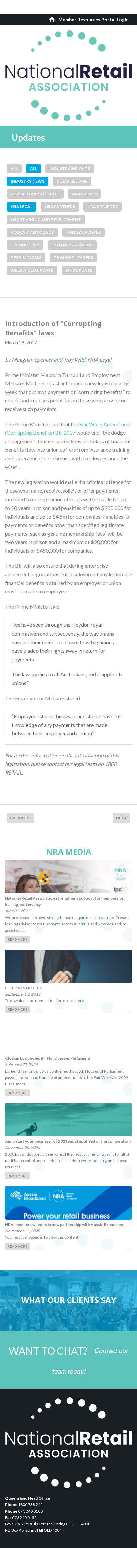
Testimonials (26, 257)
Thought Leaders (73, 257)
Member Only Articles (35, 193)
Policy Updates (83, 232)
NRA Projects (102, 206)
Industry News (27, 181)
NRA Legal (21, 206)
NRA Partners (60, 206)
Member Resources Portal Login (93, 19)
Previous (20, 817)
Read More (17, 939)
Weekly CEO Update (32, 270)
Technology (25, 244)
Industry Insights (69, 168)
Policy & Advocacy (32, 232)
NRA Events (84, 193)
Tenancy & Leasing (72, 244)
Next (121, 817)
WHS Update (79, 270)
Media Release (72, 181)
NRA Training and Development (46, 219)
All (14, 168)
